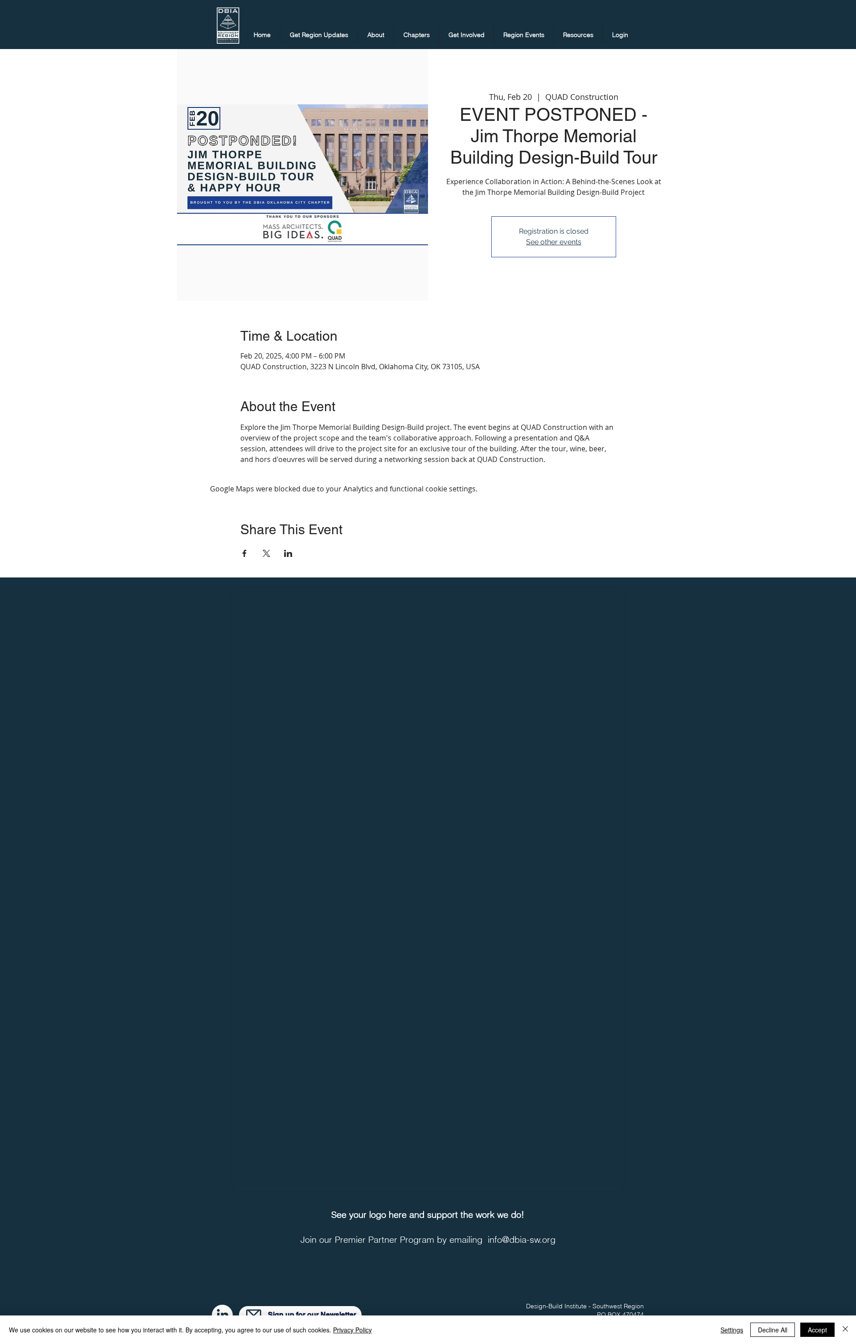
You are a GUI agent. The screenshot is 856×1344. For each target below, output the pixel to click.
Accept (817, 1329)
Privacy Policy (352, 1329)
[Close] (845, 1330)
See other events (553, 242)
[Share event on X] (266, 553)
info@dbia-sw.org (522, 1239)
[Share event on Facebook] (244, 553)
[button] (319, 35)
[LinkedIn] (222, 1315)
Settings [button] (731, 1329)
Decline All (772, 1329)
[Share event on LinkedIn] (288, 553)
